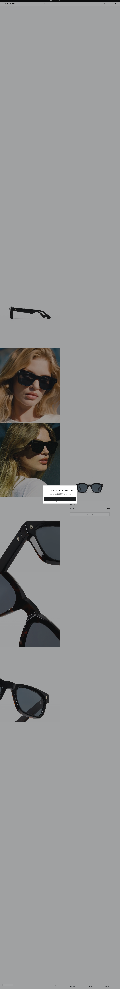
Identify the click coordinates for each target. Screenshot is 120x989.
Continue (60, 498)
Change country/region (60, 501)
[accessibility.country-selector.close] (75, 487)
